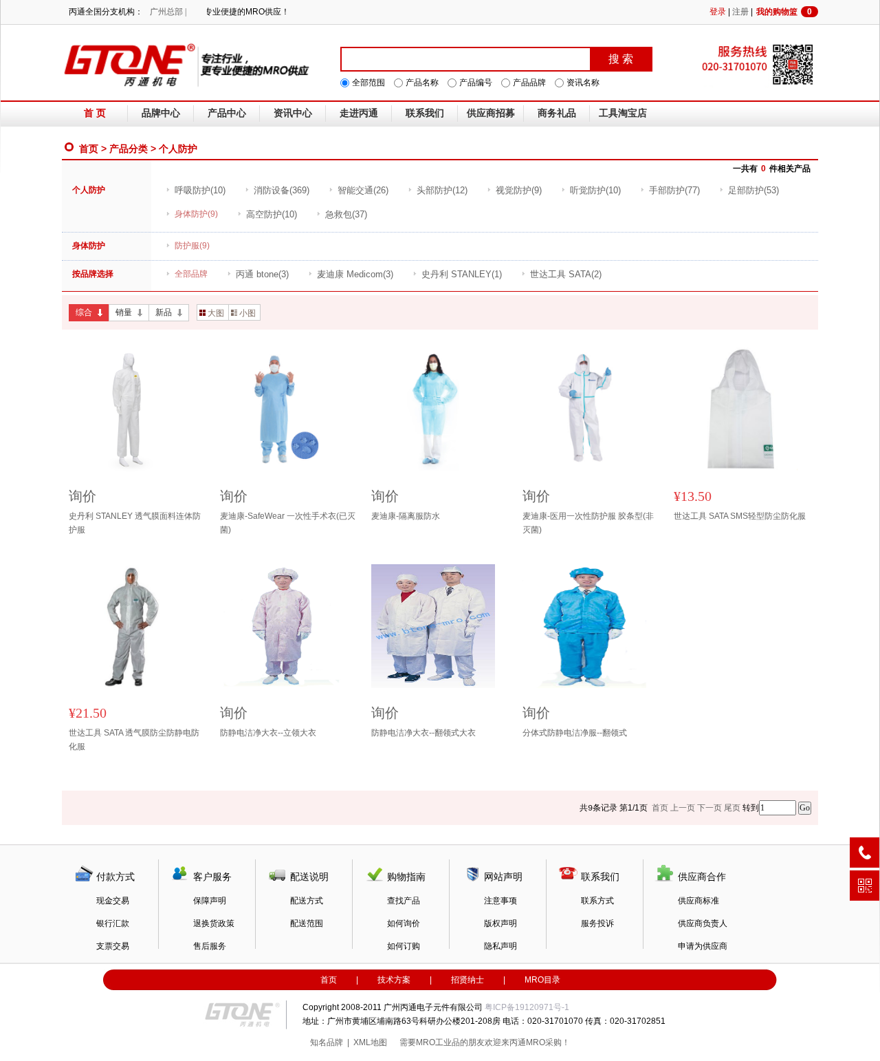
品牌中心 (161, 113)
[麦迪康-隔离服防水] (440, 409)
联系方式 (597, 900)
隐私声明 (500, 946)
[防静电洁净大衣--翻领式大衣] (440, 626)
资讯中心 (293, 113)
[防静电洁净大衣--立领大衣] (289, 626)
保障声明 (209, 900)
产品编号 (475, 82)
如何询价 (403, 923)
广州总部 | (168, 12)
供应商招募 (491, 113)
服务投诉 (597, 923)
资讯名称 (583, 82)
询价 (82, 496)
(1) (461, 274)
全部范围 (368, 82)
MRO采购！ (548, 1042)
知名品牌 (326, 1042)
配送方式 (306, 900)
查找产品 (403, 900)
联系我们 (425, 113)
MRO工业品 (438, 1042)
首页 (88, 148)
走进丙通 (359, 113)
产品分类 (128, 148)
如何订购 (403, 946)
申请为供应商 (702, 946)
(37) (346, 214)
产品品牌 (529, 82)
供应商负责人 (702, 923)
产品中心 (227, 113)
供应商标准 (698, 900)
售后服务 (209, 946)
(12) (442, 190)
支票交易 (112, 946)
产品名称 (422, 82)
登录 (718, 12)
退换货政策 (213, 923)
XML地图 (370, 1042)
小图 (247, 313)
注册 (740, 12)
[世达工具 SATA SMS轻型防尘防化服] (742, 409)
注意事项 (500, 900)
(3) (262, 274)
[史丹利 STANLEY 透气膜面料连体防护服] (137, 409)
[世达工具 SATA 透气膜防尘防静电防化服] (137, 626)
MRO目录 (542, 980)
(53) (753, 190)
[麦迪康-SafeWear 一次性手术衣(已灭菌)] (289, 409)
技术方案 (393, 980)
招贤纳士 (467, 980)
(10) (200, 190)
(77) (674, 190)
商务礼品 (557, 113)
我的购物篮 (784, 12)
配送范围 (306, 923)
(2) (566, 274)
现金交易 (112, 900)
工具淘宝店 (623, 113)
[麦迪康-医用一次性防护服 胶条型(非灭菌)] (591, 409)
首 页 (95, 113)
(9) (519, 190)
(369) (281, 190)
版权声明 (500, 923)
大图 (216, 313)
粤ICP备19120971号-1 (527, 1007)
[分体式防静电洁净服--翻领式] (591, 626)
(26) (363, 190)
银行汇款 (112, 923)
